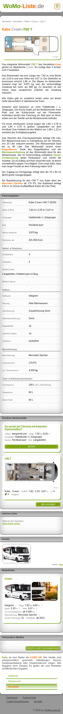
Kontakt (38, 701)
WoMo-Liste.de (52, 710)
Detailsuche (14, 681)
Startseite (6, 21)
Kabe (26, 21)
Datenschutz (29, 697)
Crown (35, 21)
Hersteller (17, 21)
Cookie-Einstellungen (17, 701)
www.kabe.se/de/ (11, 523)
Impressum (12, 697)
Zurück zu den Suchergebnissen (43, 648)
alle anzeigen (48, 504)
